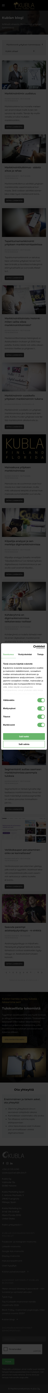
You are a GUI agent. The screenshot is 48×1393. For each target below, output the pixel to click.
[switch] (41, 708)
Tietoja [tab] (40, 654)
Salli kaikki (24, 736)
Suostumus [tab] (8, 654)
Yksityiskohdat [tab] (25, 654)
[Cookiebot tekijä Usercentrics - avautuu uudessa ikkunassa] (34, 647)
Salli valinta (24, 744)
